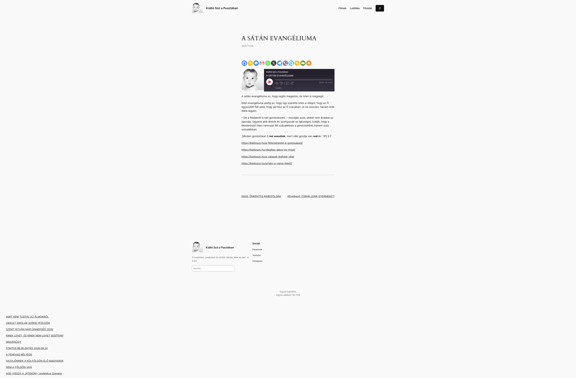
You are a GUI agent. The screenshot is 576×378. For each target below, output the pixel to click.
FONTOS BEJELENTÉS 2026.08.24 (27, 348)
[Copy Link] (297, 63)
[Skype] (291, 63)
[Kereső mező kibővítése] (380, 8)
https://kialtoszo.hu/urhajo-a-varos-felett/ (267, 163)
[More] (308, 63)
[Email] (303, 63)
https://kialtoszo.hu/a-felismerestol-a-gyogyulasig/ (272, 142)
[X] (273, 63)
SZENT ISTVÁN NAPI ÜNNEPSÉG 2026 (29, 329)
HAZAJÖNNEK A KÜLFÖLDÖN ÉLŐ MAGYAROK (34, 360)
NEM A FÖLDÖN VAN (19, 367)
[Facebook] (244, 63)
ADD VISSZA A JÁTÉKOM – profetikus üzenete (34, 373)
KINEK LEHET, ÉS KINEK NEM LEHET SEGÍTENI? (35, 335)
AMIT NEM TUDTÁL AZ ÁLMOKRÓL (27, 316)
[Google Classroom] (250, 63)
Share (278, 88)
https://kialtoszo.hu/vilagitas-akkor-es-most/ (268, 149)
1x (287, 83)
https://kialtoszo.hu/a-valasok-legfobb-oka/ (268, 156)
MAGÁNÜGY (13, 341)
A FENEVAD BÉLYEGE (19, 354)
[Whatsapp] (267, 63)
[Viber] (285, 63)
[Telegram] (279, 63)
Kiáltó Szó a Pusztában (222, 8)
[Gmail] (262, 63)
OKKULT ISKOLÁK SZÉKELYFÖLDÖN (28, 323)
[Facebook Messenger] (256, 63)
